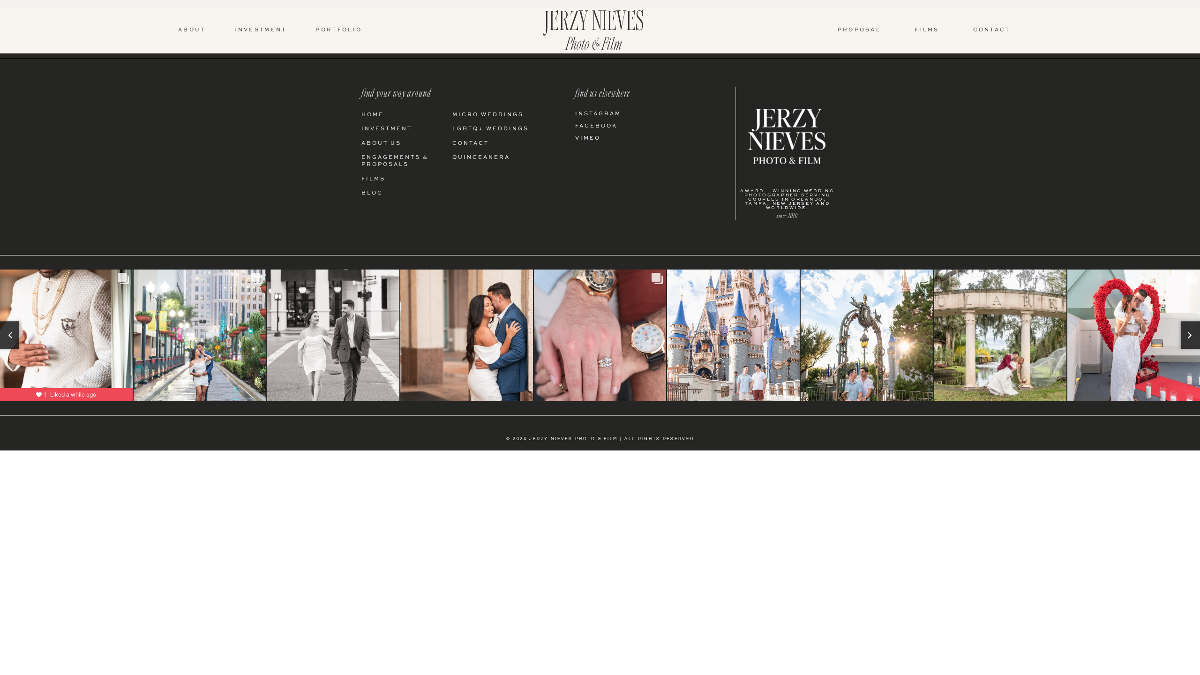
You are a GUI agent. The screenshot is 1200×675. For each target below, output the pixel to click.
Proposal (859, 30)
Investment (260, 30)
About (192, 30)
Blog (372, 193)
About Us (381, 143)
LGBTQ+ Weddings (490, 129)
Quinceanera (481, 157)
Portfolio (338, 30)
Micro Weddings (488, 115)
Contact (992, 30)
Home (372, 115)
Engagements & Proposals (394, 161)
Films (927, 30)
